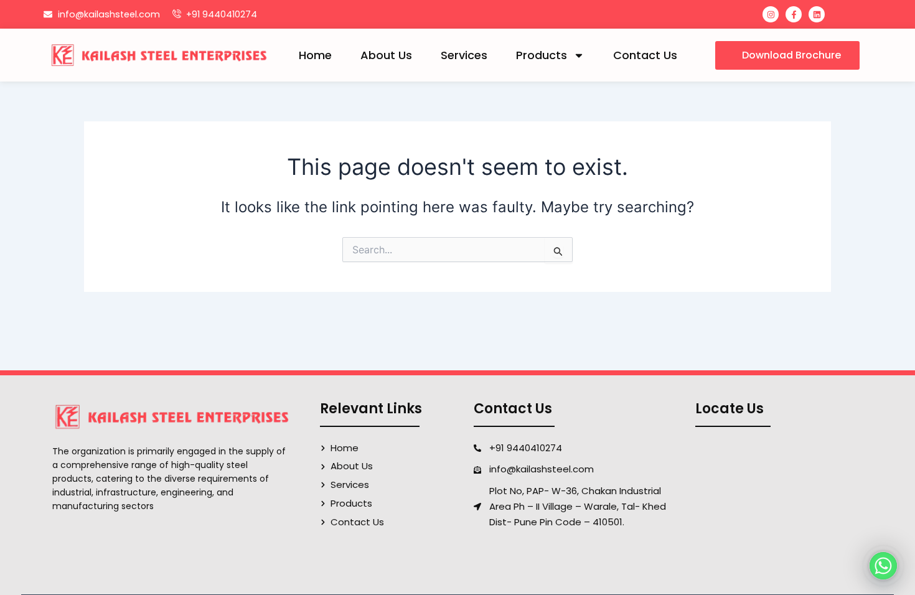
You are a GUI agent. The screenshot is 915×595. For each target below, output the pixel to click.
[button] (787, 55)
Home (315, 55)
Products (541, 55)
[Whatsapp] (883, 565)
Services (464, 55)
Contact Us (645, 55)
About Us (386, 55)
